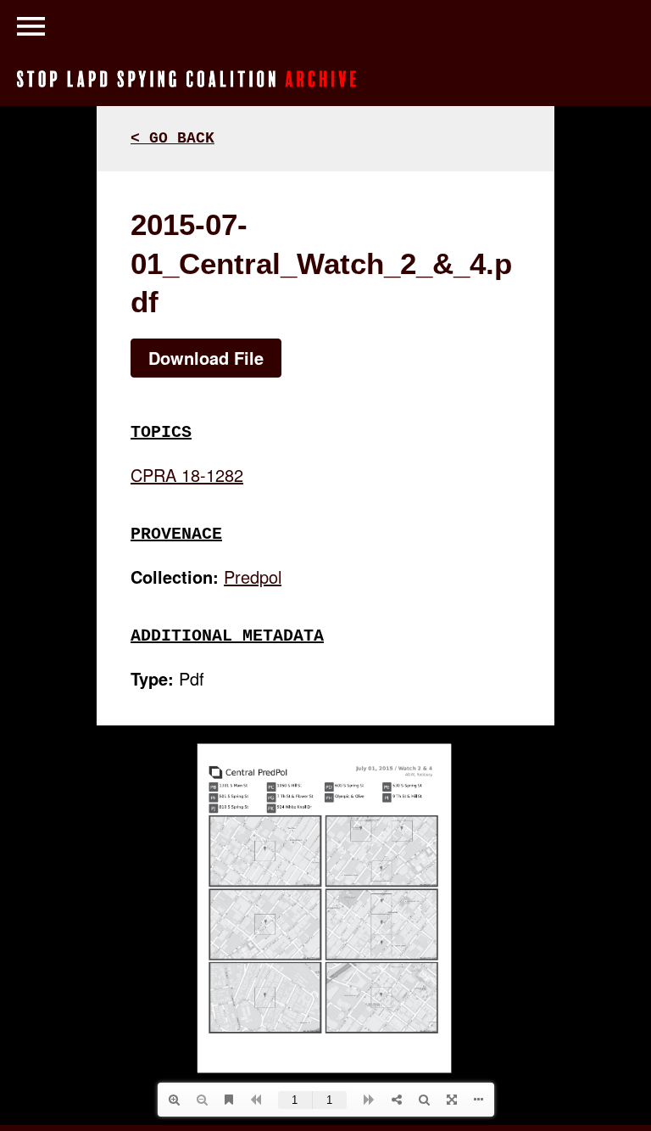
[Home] (186, 76)
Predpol (252, 576)
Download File (206, 357)
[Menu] (31, 23)
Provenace (176, 534)
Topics (161, 432)
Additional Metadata (227, 636)
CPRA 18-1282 (187, 474)
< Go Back (172, 138)
